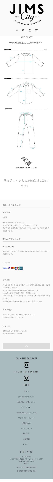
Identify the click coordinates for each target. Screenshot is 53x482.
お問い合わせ (26, 423)
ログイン (26, 444)
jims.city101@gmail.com (26, 467)
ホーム (26, 391)
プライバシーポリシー (26, 418)
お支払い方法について (26, 397)
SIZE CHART (26, 407)
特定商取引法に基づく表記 (26, 412)
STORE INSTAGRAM (26, 371)
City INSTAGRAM (26, 358)
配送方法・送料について (26, 402)
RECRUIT (26, 433)
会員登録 (26, 439)
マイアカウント (26, 428)
